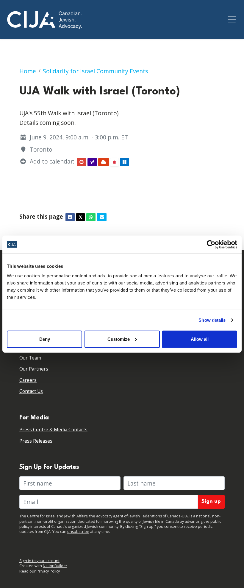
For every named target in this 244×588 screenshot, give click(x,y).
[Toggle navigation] (231, 19)
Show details (212, 320)
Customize (118, 338)
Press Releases (35, 441)
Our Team (30, 358)
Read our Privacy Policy (39, 571)
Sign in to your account (39, 560)
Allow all (200, 338)
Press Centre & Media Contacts (53, 430)
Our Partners (33, 369)
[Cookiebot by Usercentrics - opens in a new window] (211, 244)
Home (27, 71)
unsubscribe (78, 531)
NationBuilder (55, 565)
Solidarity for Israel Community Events (95, 71)
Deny (44, 338)
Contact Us (31, 391)
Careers (28, 380)
